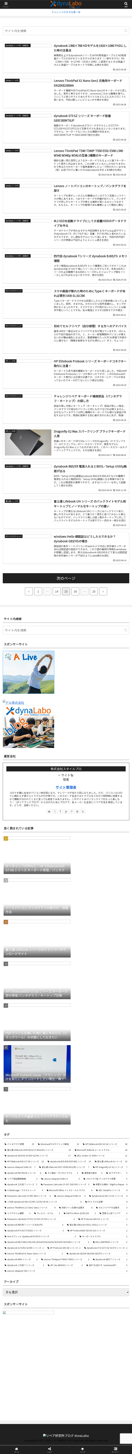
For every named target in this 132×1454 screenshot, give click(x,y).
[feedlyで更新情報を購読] (77, 811)
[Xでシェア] (22, 1091)
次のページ (66, 578)
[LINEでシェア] (22, 1110)
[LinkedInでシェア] (81, 1110)
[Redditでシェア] (81, 1101)
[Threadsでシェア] (51, 1101)
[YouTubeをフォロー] (66, 811)
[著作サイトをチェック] (49, 811)
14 (56, 591)
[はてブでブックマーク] (110, 1101)
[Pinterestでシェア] (51, 1110)
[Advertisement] (28, 1388)
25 (93, 591)
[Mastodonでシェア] (51, 1091)
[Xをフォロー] (55, 811)
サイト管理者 (66, 787)
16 (75, 591)
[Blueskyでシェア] (81, 1091)
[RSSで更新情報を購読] (83, 811)
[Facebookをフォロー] (60, 811)
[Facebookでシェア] (22, 1101)
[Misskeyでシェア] (110, 1091)
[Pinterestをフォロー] (71, 811)
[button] (126, 31)
